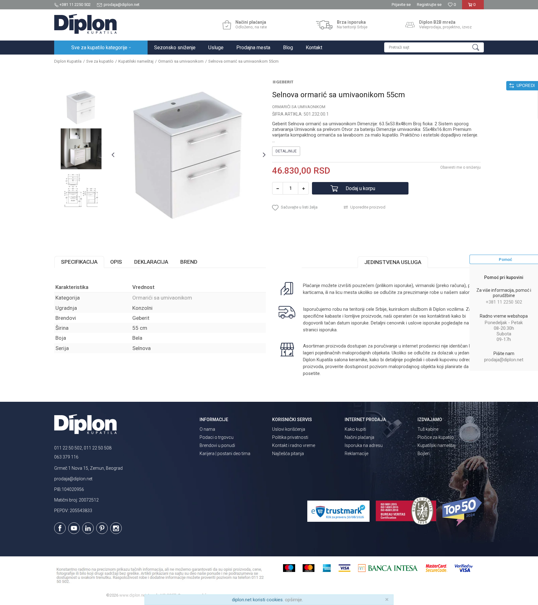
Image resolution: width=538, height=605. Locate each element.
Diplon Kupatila (68, 61)
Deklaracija (151, 262)
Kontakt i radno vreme (293, 445)
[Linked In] (88, 528)
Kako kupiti (355, 429)
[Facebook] (60, 528)
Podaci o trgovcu (217, 437)
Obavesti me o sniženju (460, 167)
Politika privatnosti (290, 437)
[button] (434, 47)
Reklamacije (356, 453)
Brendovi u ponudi (217, 445)
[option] (81, 107)
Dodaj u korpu (360, 188)
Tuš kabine (428, 429)
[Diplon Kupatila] (85, 24)
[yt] (74, 528)
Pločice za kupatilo (436, 437)
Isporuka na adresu (364, 445)
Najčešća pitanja (288, 453)
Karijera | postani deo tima (225, 453)
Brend (188, 262)
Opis (116, 262)
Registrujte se (429, 4)
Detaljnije (286, 151)
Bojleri (424, 453)
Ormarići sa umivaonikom (181, 61)
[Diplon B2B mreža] (410, 25)
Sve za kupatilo (100, 61)
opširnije (293, 600)
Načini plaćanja (359, 437)
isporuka (328, 330)
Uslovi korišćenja (288, 429)
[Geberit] (283, 81)
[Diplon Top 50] (463, 511)
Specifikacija (79, 262)
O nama (207, 429)
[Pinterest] (102, 528)
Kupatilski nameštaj (135, 61)
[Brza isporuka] (324, 25)
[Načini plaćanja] (227, 25)
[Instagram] (116, 528)
